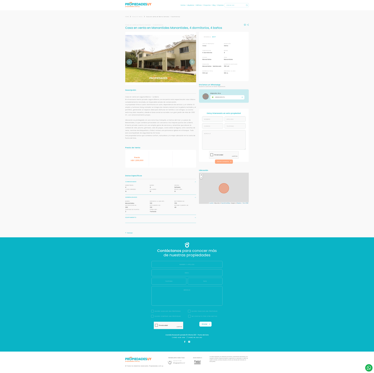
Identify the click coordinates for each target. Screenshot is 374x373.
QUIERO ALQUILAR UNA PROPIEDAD (168, 311)
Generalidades (131, 197)
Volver (130, 233)
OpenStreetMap (225, 203)
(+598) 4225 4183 (179, 337)
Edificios (199, 5)
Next (192, 62)
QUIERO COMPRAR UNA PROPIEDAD (168, 316)
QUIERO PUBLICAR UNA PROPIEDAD (205, 311)
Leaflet (211, 203)
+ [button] (201, 175)
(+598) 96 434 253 (195, 337)
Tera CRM (245, 203)
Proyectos (207, 5)
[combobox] (170, 186)
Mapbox (239, 203)
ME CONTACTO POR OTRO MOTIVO (204, 316)
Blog (214, 5)
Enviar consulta (223, 161)
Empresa (220, 5)
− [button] (201, 177)
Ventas (182, 5)
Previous (129, 62)
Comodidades (130, 182)
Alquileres (190, 5)
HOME (127, 16)
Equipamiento (130, 217)
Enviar (205, 324)
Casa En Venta (137, 16)
